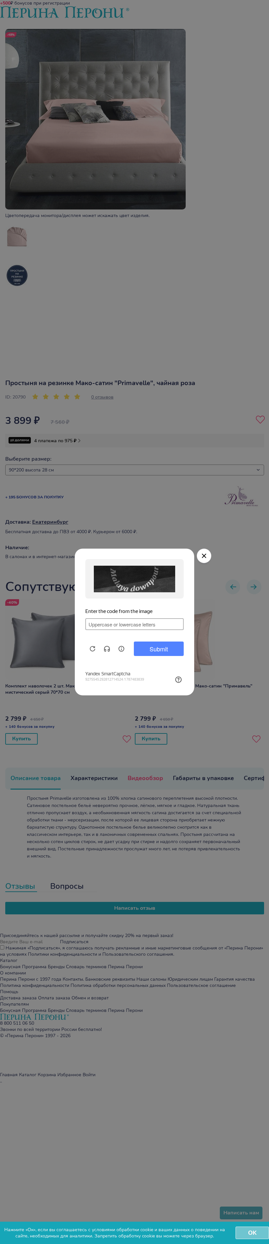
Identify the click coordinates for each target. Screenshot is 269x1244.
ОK (252, 1233)
